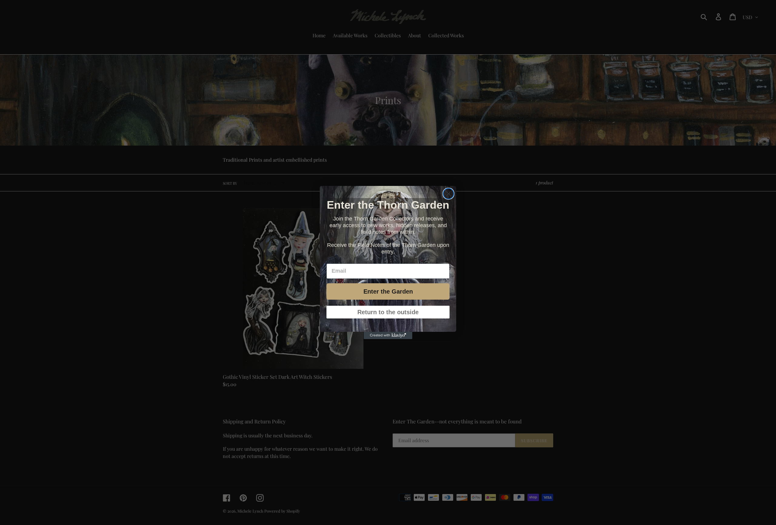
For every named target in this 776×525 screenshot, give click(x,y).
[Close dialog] (448, 193)
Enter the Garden (388, 291)
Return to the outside (388, 311)
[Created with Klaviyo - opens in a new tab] (388, 335)
